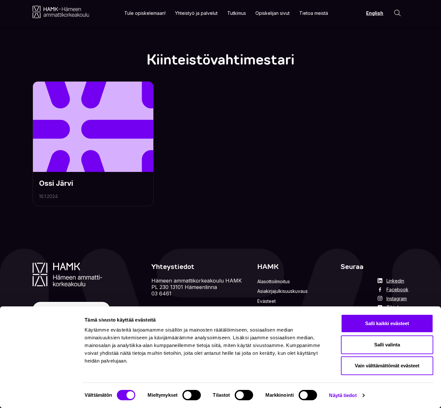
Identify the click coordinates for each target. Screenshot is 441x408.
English (374, 13)
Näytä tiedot (342, 395)
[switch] (191, 395)
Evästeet (266, 301)
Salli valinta (387, 344)
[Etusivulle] (61, 11)
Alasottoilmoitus (273, 281)
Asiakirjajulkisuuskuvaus (282, 291)
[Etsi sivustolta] (397, 13)
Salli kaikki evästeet (387, 323)
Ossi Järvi (56, 183)
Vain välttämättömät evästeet (387, 365)
